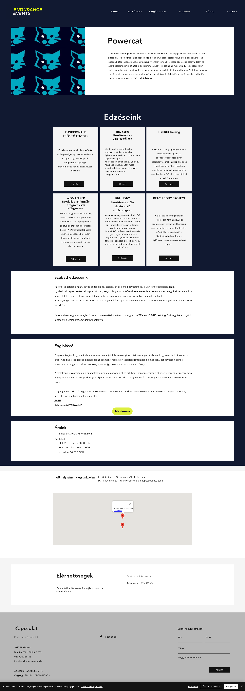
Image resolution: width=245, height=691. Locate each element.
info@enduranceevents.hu (136, 291)
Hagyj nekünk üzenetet (189, 657)
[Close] (241, 686)
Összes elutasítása (211, 686)
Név (180, 637)
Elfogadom (231, 686)
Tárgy (181, 648)
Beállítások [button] (193, 686)
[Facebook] (101, 636)
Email (208, 637)
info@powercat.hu (145, 576)
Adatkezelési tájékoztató (92, 686)
